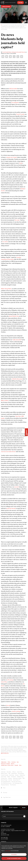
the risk (8, 706)
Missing (10, 778)
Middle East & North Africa (7, 765)
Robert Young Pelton (6, 289)
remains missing (16, 711)
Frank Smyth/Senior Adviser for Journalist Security (13, 52)
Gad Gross (11, 775)
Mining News (4, 778)
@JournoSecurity (4, 753)
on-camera (5, 242)
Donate (23, 807)
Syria (20, 765)
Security (10, 780)
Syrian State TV (16, 780)
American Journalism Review (8, 452)
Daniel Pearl (14, 773)
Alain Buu (9, 772)
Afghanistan (3, 762)
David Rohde (21, 773)
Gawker (17, 775)
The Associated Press (5, 782)
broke (20, 163)
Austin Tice (19, 772)
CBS (9, 773)
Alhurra (14, 772)
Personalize (14, 854)
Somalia (16, 765)
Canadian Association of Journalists (11, 258)
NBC (23, 778)
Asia (18, 762)
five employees (15, 103)
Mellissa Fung (20, 777)
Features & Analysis (6, 6)
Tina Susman (13, 785)
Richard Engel (4, 780)
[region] (14, 851)
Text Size (5, 793)
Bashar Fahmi (4, 773)
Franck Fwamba (20, 114)
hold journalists (13, 89)
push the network (11, 509)
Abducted (3, 772)
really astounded (17, 340)
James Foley (4, 682)
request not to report (11, 157)
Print (4, 788)
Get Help (20, 2)
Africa (9, 762)
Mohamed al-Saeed (17, 778)
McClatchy (13, 777)
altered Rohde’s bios (14, 316)
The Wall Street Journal (6, 783)
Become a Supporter (13, 807)
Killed (8, 777)
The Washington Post (17, 783)
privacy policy (8, 851)
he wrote (17, 220)
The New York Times (16, 782)
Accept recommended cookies (14, 858)
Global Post (22, 775)
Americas (13, 762)
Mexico (12, 764)
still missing (10, 680)
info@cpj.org (3, 841)
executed (16, 487)
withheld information (17, 379)
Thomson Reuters (5, 785)
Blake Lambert (4, 401)
